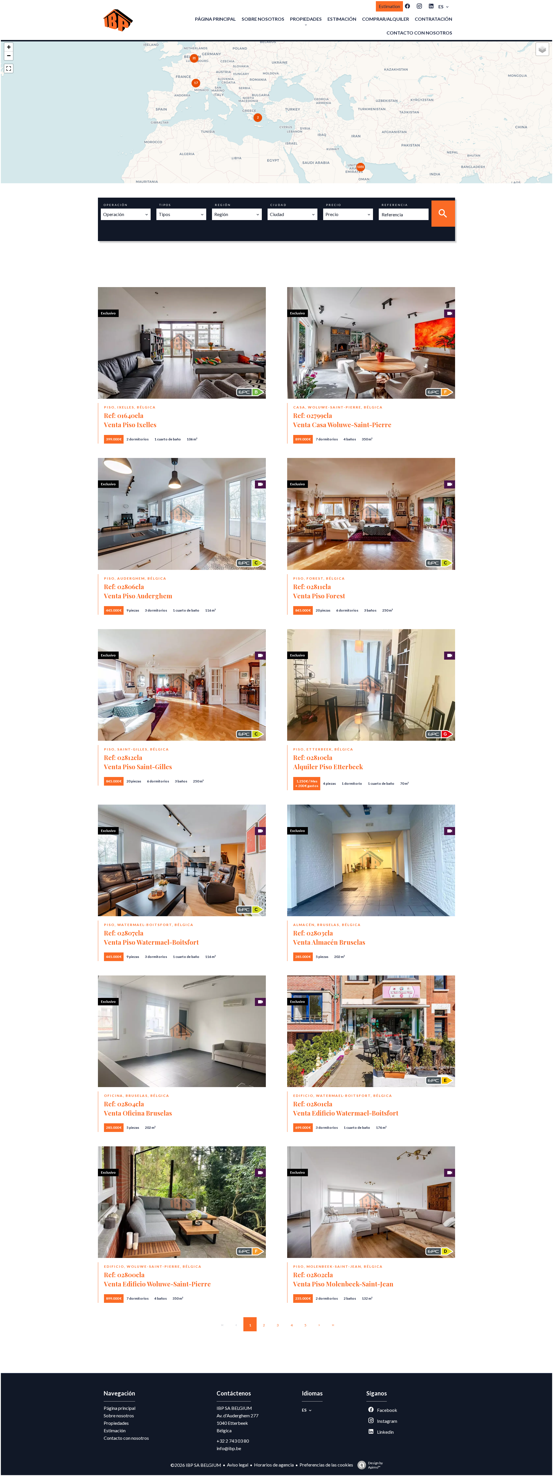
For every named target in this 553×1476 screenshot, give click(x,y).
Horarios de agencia (274, 1464)
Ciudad (278, 205)
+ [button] (9, 47)
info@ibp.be (229, 1448)
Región (223, 205)
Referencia (395, 205)
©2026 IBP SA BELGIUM (196, 1465)
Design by (375, 1465)
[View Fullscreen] (8, 68)
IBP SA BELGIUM (234, 1408)
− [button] (9, 55)
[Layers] (542, 49)
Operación (116, 205)
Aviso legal (237, 1464)
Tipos (165, 205)
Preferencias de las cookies (326, 1464)
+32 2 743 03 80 (233, 1440)
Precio (333, 205)
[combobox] (126, 214)
